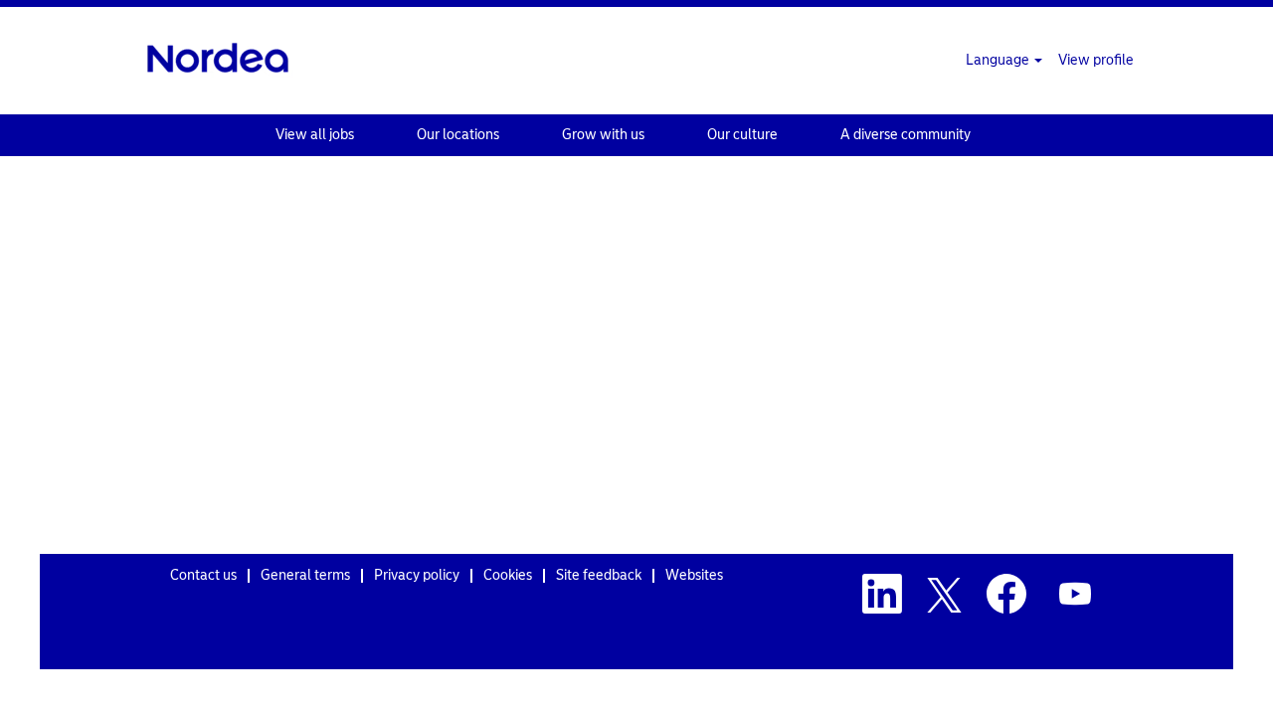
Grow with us (603, 134)
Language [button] (999, 60)
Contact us (203, 575)
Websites (694, 575)
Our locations (458, 134)
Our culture (742, 134)
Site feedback (598, 575)
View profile (1096, 60)
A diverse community (905, 134)
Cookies (507, 575)
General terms (305, 575)
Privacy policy (416, 575)
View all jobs (314, 134)
